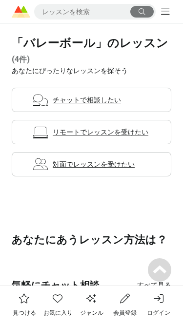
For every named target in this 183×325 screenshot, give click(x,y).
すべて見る (154, 285)
